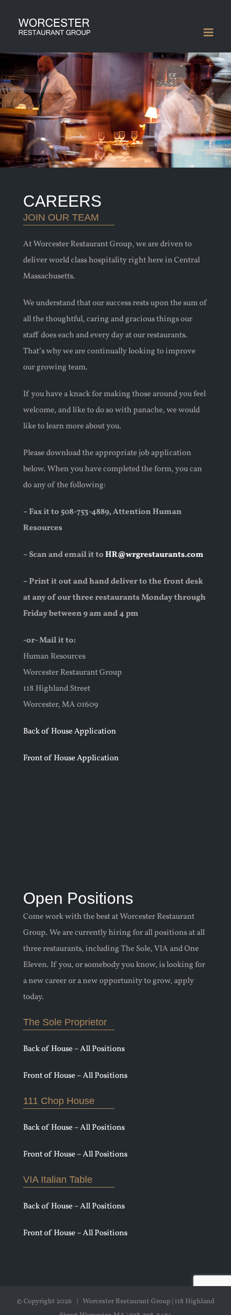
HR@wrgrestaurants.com (154, 555)
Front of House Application (71, 758)
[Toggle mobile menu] (209, 32)
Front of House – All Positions (75, 1076)
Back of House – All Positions (74, 1049)
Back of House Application (69, 731)
